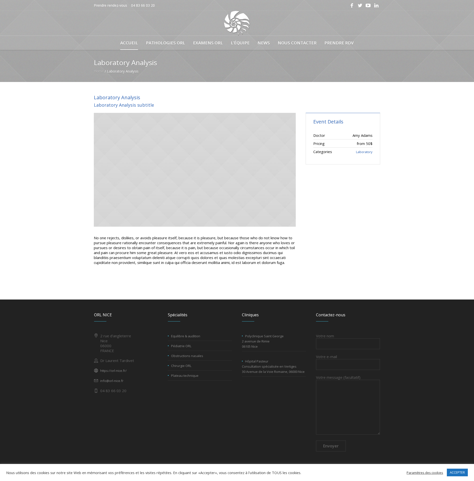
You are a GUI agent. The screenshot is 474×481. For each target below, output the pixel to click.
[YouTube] (368, 5)
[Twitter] (360, 5)
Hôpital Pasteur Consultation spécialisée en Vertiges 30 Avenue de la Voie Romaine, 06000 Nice (273, 366)
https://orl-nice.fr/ (113, 370)
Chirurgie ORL (181, 365)
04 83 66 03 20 (143, 5)
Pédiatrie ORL (181, 346)
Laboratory (364, 152)
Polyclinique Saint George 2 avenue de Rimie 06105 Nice (263, 341)
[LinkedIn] (376, 5)
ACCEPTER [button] (457, 472)
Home (99, 71)
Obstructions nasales (187, 356)
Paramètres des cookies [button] (425, 472)
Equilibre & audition (185, 336)
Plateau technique (184, 375)
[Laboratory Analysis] (195, 170)
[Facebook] (352, 5)
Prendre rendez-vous (110, 5)
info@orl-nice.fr (111, 381)
